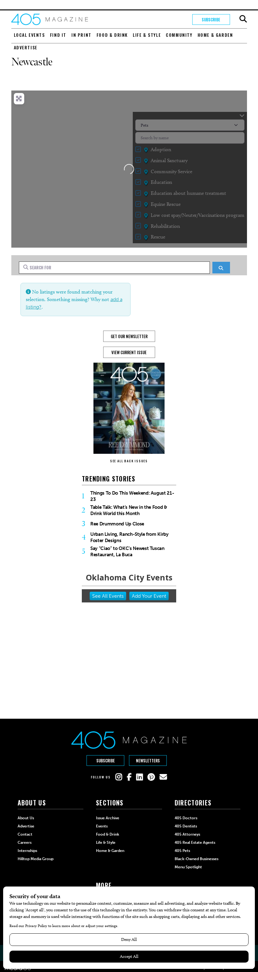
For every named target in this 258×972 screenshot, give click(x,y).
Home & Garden (215, 34)
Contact (25, 834)
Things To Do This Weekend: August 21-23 (132, 496)
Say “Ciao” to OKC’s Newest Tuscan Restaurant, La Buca (127, 551)
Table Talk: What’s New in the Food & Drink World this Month (128, 510)
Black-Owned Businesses (196, 859)
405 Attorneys (187, 834)
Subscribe (211, 19)
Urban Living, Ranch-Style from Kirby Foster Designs (129, 537)
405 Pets (182, 850)
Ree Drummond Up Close (117, 524)
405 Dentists (186, 826)
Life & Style (147, 34)
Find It (58, 34)
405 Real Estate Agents (195, 842)
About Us (26, 818)
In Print (81, 34)
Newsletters (148, 760)
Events (102, 826)
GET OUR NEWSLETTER (129, 336)
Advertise (25, 47)
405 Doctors (186, 818)
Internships (27, 850)
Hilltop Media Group (35, 859)
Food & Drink (112, 34)
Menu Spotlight (188, 867)
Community (179, 34)
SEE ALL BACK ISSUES (129, 461)
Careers (24, 842)
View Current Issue (129, 352)
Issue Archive (107, 818)
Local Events (29, 34)
